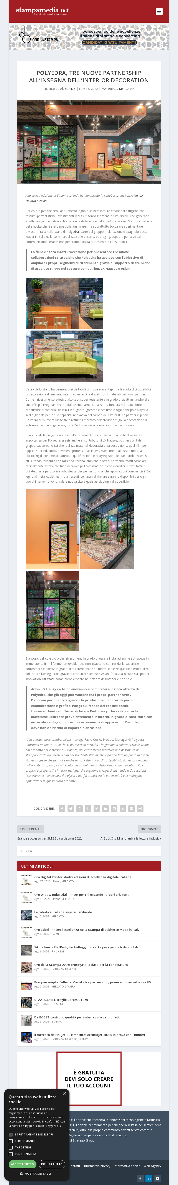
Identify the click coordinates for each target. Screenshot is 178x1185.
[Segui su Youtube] (157, 1178)
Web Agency (152, 1166)
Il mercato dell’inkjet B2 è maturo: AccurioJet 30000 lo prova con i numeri (89, 1035)
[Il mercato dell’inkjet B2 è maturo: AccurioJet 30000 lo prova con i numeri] (26, 1037)
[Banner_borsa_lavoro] (89, 1104)
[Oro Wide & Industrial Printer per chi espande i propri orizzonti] (26, 897)
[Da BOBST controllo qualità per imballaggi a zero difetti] (26, 1020)
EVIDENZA (58, 969)
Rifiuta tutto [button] (52, 1164)
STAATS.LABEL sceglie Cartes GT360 (61, 1000)
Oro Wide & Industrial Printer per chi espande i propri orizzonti (82, 895)
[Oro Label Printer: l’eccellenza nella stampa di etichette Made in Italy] (26, 932)
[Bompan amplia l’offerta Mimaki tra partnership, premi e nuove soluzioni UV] (26, 985)
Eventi (56, 881)
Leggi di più (53, 1126)
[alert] (36, 1135)
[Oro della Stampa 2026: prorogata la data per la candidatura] (26, 967)
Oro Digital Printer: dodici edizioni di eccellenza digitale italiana (83, 877)
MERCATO (126, 89)
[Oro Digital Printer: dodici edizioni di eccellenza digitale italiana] (26, 880)
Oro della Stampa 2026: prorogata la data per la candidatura (81, 965)
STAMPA (70, 986)
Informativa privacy (96, 1166)
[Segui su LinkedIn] (148, 1178)
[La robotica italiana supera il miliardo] (26, 915)
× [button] (64, 1093)
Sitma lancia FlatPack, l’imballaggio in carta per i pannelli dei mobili (86, 947)
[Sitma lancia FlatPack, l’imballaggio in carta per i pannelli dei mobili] (26, 950)
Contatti (74, 1166)
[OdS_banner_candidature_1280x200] (89, 49)
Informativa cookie (127, 1166)
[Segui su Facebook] (140, 1178)
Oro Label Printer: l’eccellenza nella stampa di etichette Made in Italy (87, 930)
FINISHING (58, 951)
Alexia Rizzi (68, 89)
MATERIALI (109, 89)
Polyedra (72, 232)
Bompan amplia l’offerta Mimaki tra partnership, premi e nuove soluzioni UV (92, 982)
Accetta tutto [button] (22, 1164)
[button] (37, 1173)
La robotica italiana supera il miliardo (63, 912)
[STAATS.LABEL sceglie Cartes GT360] (26, 1002)
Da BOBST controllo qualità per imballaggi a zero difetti (77, 1017)
